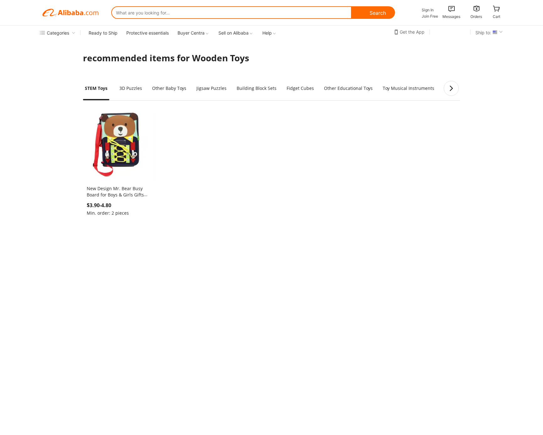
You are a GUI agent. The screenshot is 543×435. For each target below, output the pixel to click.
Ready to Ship (103, 33)
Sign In (428, 10)
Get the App (412, 32)
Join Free (430, 16)
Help (267, 33)
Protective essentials (147, 33)
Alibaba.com (70, 13)
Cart (496, 16)
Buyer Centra (191, 33)
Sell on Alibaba (233, 33)
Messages (451, 16)
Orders (476, 16)
